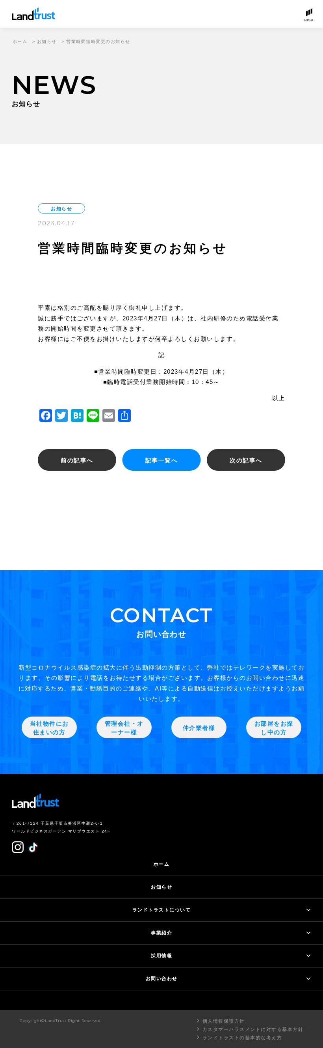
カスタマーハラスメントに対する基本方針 (252, 1029)
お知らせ (47, 41)
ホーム (20, 41)
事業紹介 (161, 933)
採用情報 (161, 955)
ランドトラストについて (161, 910)
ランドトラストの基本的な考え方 (242, 1038)
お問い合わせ (162, 978)
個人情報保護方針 (223, 1021)
